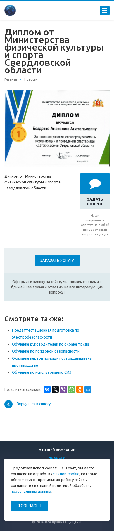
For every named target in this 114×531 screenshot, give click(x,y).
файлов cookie (66, 474)
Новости (57, 457)
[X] (55, 389)
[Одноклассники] (79, 389)
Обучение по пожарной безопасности (46, 351)
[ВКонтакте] (47, 389)
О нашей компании (57, 450)
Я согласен (29, 506)
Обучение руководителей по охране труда (50, 344)
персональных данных (31, 491)
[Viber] (63, 389)
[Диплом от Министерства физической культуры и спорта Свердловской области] (57, 93)
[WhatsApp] (71, 389)
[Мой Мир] (87, 389)
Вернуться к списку (34, 404)
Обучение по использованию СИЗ (41, 372)
